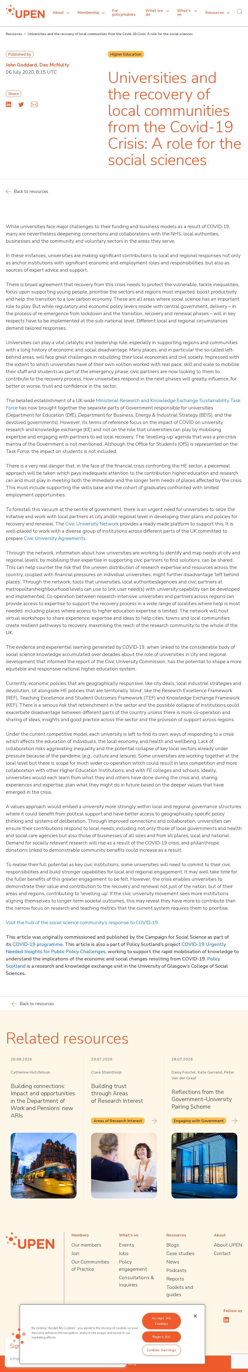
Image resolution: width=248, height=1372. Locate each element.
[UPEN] (25, 11)
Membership (88, 12)
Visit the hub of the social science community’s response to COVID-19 (82, 922)
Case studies (180, 1253)
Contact (222, 1253)
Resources (214, 12)
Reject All (161, 1336)
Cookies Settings (161, 1350)
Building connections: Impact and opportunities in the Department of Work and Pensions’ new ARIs (43, 1100)
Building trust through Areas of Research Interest (117, 1093)
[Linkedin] (8, 104)
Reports (175, 1279)
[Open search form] (239, 11)
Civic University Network (92, 524)
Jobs (123, 1253)
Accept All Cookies (161, 1321)
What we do (154, 12)
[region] (112, 1334)
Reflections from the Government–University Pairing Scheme (201, 1099)
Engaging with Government (199, 1121)
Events (126, 1245)
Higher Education (125, 54)
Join (75, 1253)
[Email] (34, 104)
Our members (86, 1245)
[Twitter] (21, 104)
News (172, 1262)
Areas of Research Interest (117, 1121)
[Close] (195, 1316)
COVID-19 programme (38, 944)
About (58, 12)
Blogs (172, 1245)
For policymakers (124, 12)
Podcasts (176, 1270)
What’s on (184, 12)
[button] (18, 1336)
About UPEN (228, 1245)
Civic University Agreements (54, 538)
